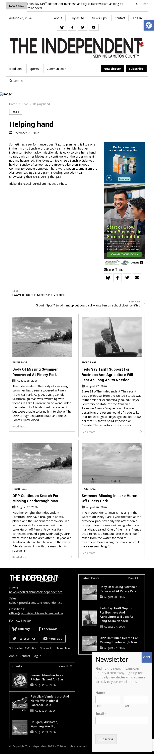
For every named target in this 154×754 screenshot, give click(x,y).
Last (126, 706)
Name (101, 693)
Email (101, 714)
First (97, 706)
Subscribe (106, 739)
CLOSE (146, 657)
